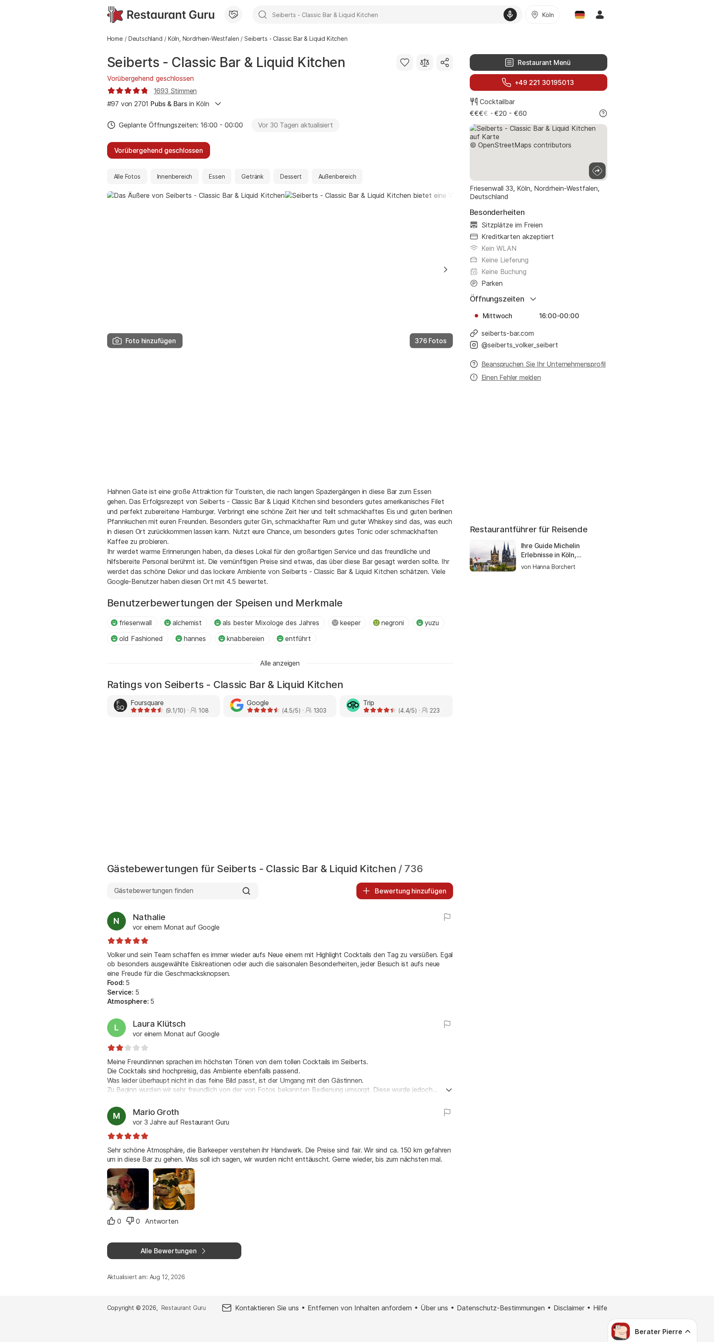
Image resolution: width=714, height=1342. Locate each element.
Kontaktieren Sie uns (267, 1308)
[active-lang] (580, 14)
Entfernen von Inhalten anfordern (360, 1308)
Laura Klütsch (159, 1024)
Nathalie (149, 917)
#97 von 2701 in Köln (158, 104)
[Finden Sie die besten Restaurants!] (160, 15)
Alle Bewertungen (168, 1251)
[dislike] (130, 1221)
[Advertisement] (280, 416)
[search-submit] (263, 15)
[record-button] (510, 14)
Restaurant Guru (183, 1307)
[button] (446, 269)
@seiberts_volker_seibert (519, 345)
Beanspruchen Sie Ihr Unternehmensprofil (543, 364)
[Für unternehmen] (233, 14)
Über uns (434, 1308)
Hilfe (600, 1308)
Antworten (161, 1221)
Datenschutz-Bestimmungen (501, 1308)
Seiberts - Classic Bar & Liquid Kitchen (226, 62)
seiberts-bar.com (507, 333)
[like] (111, 1221)
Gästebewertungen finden (154, 890)
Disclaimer (569, 1308)
